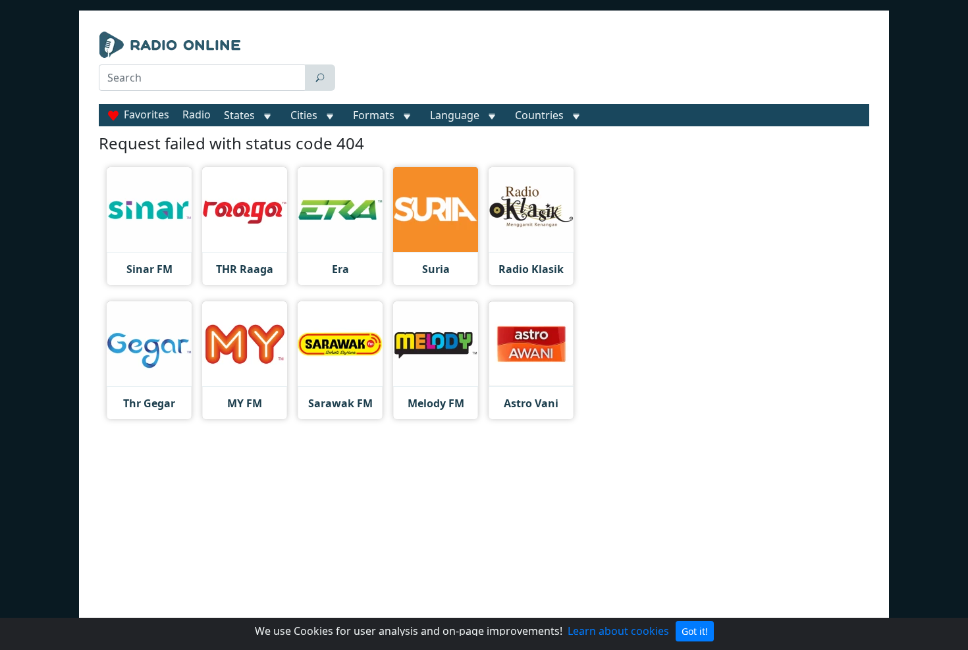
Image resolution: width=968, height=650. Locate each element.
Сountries (539, 115)
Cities (303, 115)
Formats (373, 115)
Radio (196, 114)
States (239, 115)
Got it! (695, 631)
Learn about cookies (618, 631)
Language (454, 115)
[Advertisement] (605, 64)
